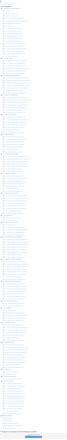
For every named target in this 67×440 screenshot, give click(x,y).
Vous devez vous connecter (37, 435)
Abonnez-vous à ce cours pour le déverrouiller (33, 437)
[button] (0, 0)
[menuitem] (0, 2)
